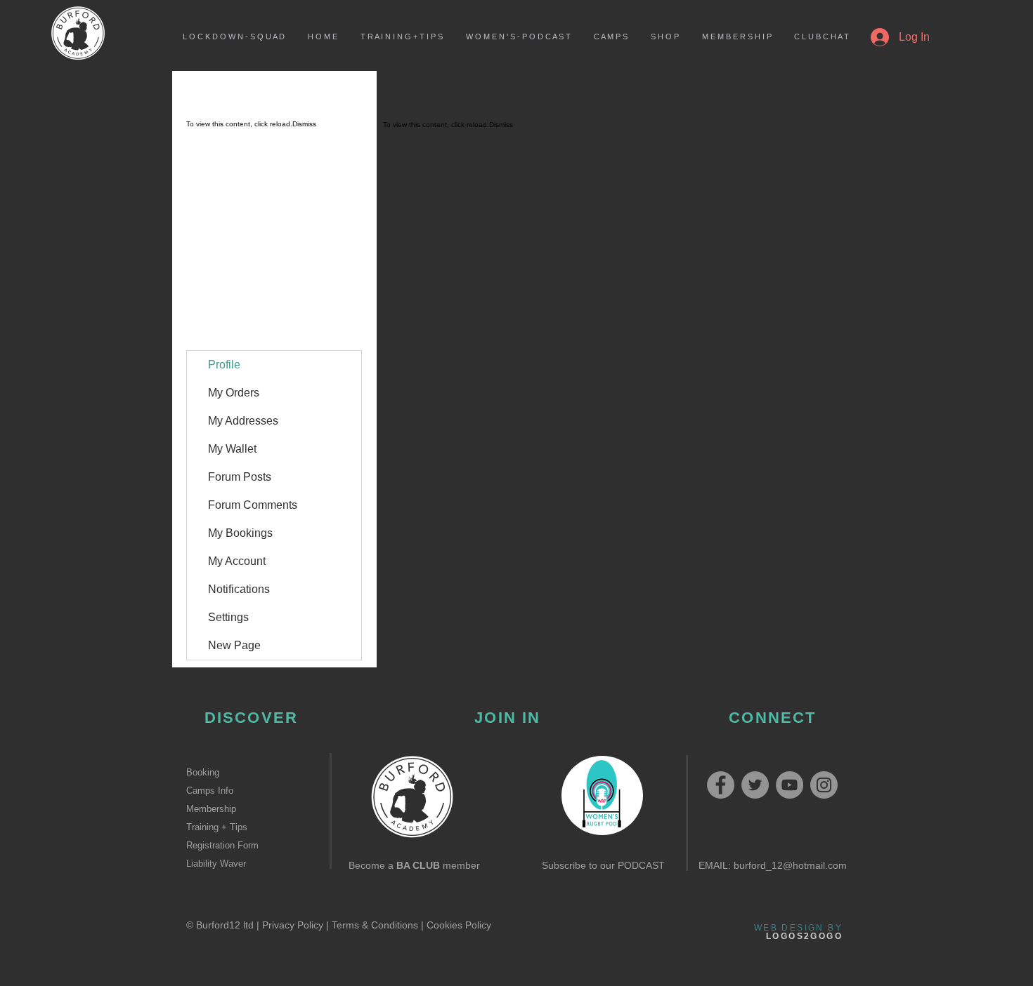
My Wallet (232, 449)
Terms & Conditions (375, 925)
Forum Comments (252, 505)
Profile (224, 365)
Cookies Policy (459, 925)
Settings (228, 617)
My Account (237, 561)
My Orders (233, 393)
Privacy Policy (292, 925)
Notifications (239, 589)
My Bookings (240, 533)
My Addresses (243, 421)
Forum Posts (239, 477)
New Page (234, 645)
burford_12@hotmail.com (790, 865)
